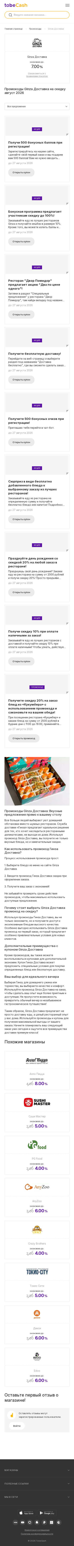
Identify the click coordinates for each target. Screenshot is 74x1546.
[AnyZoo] (37, 1197)
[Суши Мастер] (37, 1113)
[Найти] (10, 15)
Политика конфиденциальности (37, 1534)
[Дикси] (37, 1324)
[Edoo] (37, 1367)
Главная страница (13, 29)
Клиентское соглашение (37, 1530)
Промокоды (35, 29)
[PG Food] (37, 1155)
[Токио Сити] (37, 1282)
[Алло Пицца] (37, 1070)
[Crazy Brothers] (37, 1240)
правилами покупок (37, 76)
